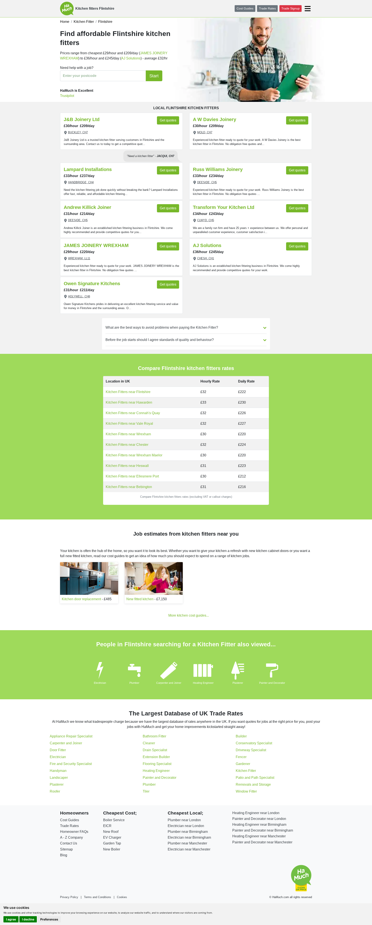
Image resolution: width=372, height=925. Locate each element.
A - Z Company (71, 837)
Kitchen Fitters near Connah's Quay (133, 413)
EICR (107, 826)
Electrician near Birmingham (189, 837)
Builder (241, 736)
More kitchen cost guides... (188, 615)
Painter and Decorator (272, 682)
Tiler (146, 791)
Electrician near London (186, 826)
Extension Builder (156, 757)
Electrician (100, 682)
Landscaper (59, 777)
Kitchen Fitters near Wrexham (128, 434)
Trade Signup (290, 8)
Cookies (122, 897)
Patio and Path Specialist (255, 777)
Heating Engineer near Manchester (259, 836)
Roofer (55, 791)
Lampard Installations (88, 169)
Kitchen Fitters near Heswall (127, 466)
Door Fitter (58, 750)
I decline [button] (28, 919)
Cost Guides (245, 8)
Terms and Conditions (97, 897)
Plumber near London (184, 820)
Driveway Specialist (251, 750)
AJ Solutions (131, 58)
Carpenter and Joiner (168, 682)
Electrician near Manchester (189, 849)
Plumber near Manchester (187, 843)
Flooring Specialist (157, 764)
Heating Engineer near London (255, 813)
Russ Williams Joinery (218, 169)
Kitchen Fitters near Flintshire (128, 392)
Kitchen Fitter (246, 771)
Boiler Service (114, 820)
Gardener (243, 764)
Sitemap (66, 849)
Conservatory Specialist (254, 743)
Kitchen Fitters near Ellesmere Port (132, 476)
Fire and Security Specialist (71, 764)
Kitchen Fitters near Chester (127, 444)
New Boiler (111, 849)
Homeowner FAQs (74, 831)
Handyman (58, 771)
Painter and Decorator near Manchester (262, 842)
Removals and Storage (253, 784)
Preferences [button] (49, 919)
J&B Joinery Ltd (81, 119)
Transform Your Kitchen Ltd (223, 207)
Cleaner (149, 743)
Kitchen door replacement (81, 599)
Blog (63, 855)
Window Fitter (246, 791)
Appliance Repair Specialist (71, 736)
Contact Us (68, 843)
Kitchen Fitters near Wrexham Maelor (134, 455)
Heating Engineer (203, 682)
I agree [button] (11, 919)
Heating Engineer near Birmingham (259, 824)
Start (154, 75)
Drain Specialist (155, 750)
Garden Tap (112, 843)
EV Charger (112, 837)
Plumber (134, 682)
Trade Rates (267, 8)
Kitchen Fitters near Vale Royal (129, 423)
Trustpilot (67, 96)
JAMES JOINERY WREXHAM (96, 245)
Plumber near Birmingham (188, 831)
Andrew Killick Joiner (87, 207)
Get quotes (168, 120)
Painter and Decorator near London (259, 819)
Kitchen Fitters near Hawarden (129, 402)
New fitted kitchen (139, 599)
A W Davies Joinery (214, 119)
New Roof (110, 831)
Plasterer (237, 682)
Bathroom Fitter (154, 736)
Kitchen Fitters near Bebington (129, 487)
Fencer (241, 757)
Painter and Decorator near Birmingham (262, 830)
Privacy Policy (69, 897)
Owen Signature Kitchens (92, 283)
